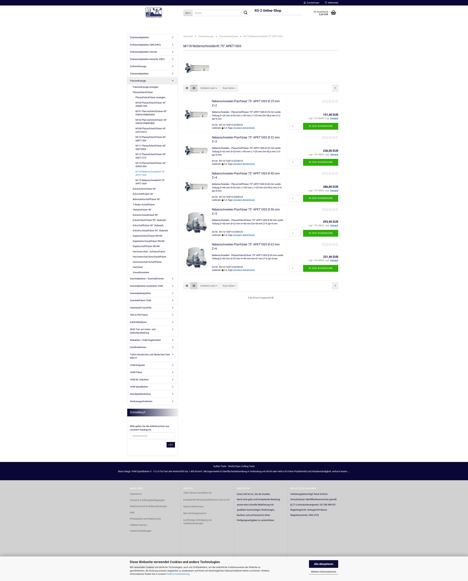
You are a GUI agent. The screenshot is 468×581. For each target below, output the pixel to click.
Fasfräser (138, 267)
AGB (132, 512)
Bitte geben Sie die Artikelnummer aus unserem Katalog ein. (149, 428)
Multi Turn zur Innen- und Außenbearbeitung (142, 331)
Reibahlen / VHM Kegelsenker (145, 340)
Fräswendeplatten (139, 73)
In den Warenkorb (321, 126)
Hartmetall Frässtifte (140, 307)
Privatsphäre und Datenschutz (145, 518)
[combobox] (209, 88)
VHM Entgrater (137, 365)
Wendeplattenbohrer (140, 394)
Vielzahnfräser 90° (142, 209)
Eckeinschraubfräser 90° (145, 215)
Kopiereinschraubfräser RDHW (149, 241)
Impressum (136, 493)
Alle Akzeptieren (323, 564)
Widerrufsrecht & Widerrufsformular (148, 506)
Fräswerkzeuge (138, 80)
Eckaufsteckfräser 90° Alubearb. (149, 220)
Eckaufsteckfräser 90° (144, 188)
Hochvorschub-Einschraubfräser (149, 256)
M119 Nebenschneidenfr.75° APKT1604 (150, 182)
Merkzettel (332, 2)
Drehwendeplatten (139, 37)
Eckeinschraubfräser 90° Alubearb (150, 230)
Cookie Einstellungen (140, 530)
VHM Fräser (136, 372)
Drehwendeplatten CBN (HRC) (145, 44)
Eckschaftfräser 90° (143, 194)
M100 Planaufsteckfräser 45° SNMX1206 (150, 104)
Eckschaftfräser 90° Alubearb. (148, 225)
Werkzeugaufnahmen (141, 401)
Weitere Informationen (323, 571)
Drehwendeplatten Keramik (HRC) (147, 59)
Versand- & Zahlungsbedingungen (147, 500)
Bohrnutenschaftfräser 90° (146, 199)
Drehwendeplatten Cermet (143, 51)
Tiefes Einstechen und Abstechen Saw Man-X (150, 356)
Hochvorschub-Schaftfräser (147, 262)
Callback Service (138, 525)
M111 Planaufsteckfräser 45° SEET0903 (150, 147)
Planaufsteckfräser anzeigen (150, 97)
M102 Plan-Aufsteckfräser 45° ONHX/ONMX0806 (151, 122)
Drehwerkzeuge (138, 66)
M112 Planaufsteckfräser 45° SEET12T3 (150, 156)
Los (171, 444)
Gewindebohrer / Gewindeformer (147, 278)
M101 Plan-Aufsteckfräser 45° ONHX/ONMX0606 (151, 113)
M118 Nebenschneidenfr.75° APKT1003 (150, 173)
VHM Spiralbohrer (139, 386)
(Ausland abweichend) (244, 128)
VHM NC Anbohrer (139, 379)
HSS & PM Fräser (139, 314)
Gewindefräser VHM (140, 300)
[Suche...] (245, 13)
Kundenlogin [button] (312, 2)
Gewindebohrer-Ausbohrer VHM (146, 286)
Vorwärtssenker (141, 272)
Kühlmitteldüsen (138, 322)
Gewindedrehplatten (140, 293)
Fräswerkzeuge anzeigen (145, 87)
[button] (186, 88)
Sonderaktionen (138, 347)
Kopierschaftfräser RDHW (146, 246)
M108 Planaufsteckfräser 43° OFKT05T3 (150, 130)
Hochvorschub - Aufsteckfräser (149, 251)
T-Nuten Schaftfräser (144, 204)
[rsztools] (154, 12)
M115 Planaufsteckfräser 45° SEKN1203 (150, 165)
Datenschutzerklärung (178, 574)
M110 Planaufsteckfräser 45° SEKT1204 (150, 139)
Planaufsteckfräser (143, 92)
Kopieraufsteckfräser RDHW (147, 235)
